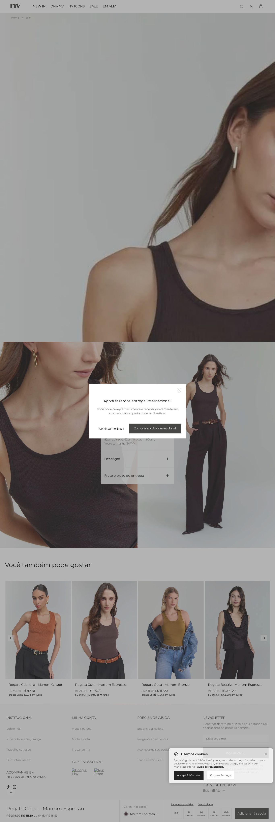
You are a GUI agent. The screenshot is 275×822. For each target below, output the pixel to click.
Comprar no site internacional (155, 428)
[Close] (265, 754)
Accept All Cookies (188, 775)
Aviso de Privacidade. (210, 766)
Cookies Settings (220, 775)
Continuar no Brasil (111, 428)
